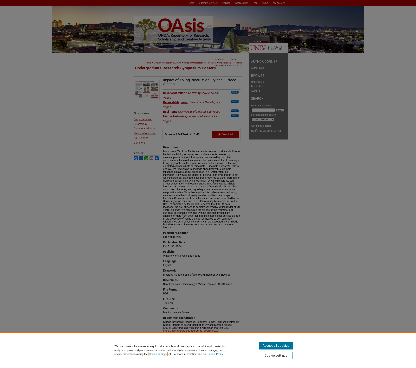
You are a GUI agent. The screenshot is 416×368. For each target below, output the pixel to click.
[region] (208, 350)
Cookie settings (158, 354)
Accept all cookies (275, 346)
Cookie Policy (215, 354)
